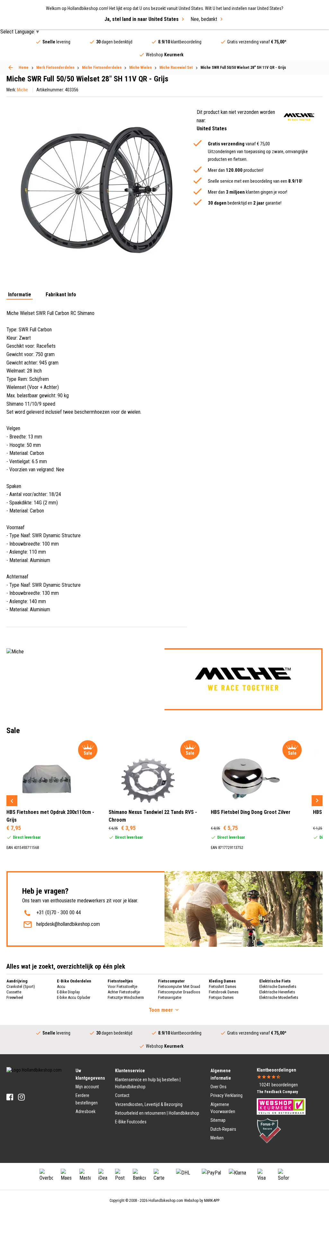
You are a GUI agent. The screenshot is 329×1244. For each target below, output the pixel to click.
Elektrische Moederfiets (278, 997)
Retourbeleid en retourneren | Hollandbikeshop (157, 1113)
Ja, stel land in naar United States (141, 19)
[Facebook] (9, 1097)
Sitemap (218, 1120)
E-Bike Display (68, 992)
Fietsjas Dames (221, 997)
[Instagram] (21, 1097)
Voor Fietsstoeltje (122, 986)
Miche (22, 89)
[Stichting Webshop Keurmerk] (281, 1106)
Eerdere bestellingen (87, 1099)
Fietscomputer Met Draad (179, 986)
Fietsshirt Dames (222, 986)
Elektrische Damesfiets (277, 986)
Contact (122, 1095)
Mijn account (87, 1086)
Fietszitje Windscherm (126, 997)
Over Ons (218, 1086)
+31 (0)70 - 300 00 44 (58, 912)
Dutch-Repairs (223, 1129)
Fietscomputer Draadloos (179, 992)
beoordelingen (278, 1084)
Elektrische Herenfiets (277, 992)
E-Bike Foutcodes (131, 1121)
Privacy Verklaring (226, 1095)
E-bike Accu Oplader (73, 997)
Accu (61, 986)
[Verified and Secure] (269, 1130)
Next (317, 800)
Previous (11, 800)
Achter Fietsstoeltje (124, 992)
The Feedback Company (277, 1092)
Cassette (13, 992)
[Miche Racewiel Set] (10, 67)
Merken (217, 1137)
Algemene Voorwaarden (222, 1108)
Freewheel (14, 997)
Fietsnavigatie (169, 997)
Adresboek (85, 1111)
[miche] (299, 117)
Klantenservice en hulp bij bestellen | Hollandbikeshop (148, 1083)
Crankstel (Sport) (20, 986)
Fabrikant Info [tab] (61, 295)
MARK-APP (211, 1200)
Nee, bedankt (204, 19)
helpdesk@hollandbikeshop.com (68, 924)
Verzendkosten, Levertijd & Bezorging (148, 1104)
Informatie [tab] (19, 295)
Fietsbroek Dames (223, 992)
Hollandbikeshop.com (165, 1200)
